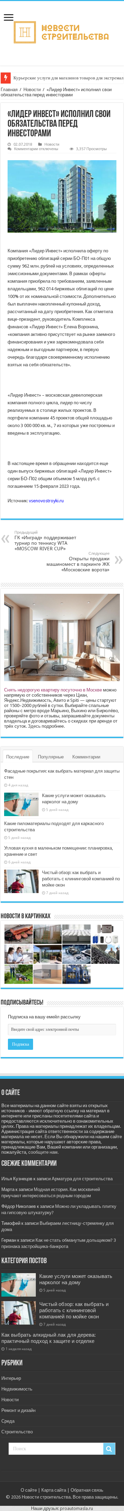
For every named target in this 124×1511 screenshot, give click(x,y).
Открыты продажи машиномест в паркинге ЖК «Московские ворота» (78, 561)
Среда (7, 1421)
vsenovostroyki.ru (46, 500)
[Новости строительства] (62, 32)
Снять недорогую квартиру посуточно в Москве (53, 689)
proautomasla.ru (76, 1508)
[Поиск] (109, 1449)
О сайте (29, 1490)
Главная (9, 89)
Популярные (51, 756)
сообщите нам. (43, 1152)
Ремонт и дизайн (18, 1410)
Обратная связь (87, 1490)
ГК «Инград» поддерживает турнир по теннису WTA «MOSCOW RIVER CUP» (45, 540)
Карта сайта (53, 1490)
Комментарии (86, 756)
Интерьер (11, 1378)
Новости (32, 89)
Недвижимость (16, 1389)
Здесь (34, 726)
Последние (17, 756)
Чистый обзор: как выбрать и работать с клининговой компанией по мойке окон (81, 879)
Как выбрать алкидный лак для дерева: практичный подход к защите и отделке (48, 1338)
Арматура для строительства (82, 1178)
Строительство (17, 1431)
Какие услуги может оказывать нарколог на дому (75, 1279)
